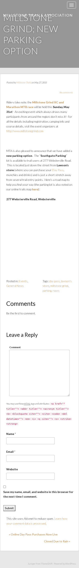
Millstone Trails (23, 82)
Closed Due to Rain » (57, 541)
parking (47, 290)
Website (12, 469)
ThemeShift (46, 563)
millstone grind (59, 285)
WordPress (70, 563)
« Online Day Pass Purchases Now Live (33, 534)
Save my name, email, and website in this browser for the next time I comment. (38, 494)
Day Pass (58, 170)
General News (15, 285)
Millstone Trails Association (38, 15)
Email (10, 451)
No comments (66, 92)
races (56, 290)
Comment (15, 347)
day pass (54, 281)
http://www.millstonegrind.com (24, 131)
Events (23, 281)
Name (10, 434)
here (35, 189)
